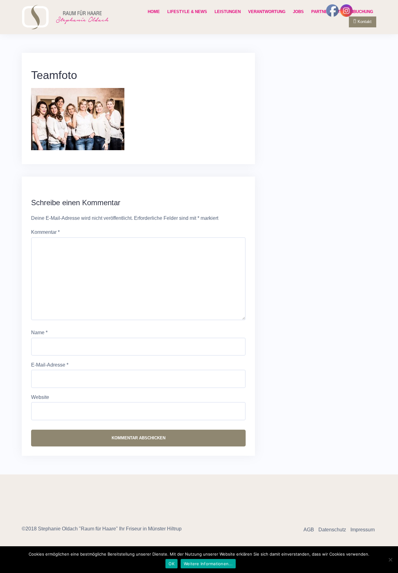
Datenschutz (332, 529)
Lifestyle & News (187, 11)
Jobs (298, 11)
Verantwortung (266, 11)
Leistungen (228, 11)
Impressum (362, 529)
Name (39, 332)
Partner (320, 11)
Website (40, 397)
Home (154, 11)
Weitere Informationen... (208, 563)
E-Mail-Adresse (49, 364)
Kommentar (45, 232)
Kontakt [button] (365, 21)
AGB (308, 529)
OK (171, 563)
